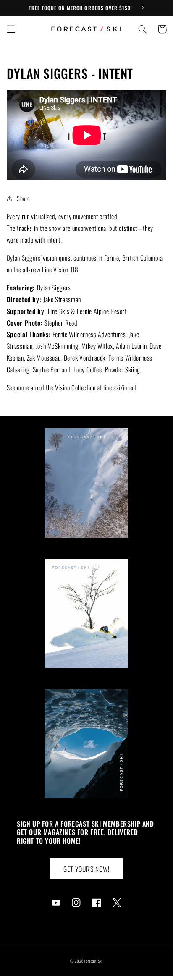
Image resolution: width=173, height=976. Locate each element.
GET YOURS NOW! (86, 869)
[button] (11, 29)
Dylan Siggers (24, 258)
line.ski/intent (119, 387)
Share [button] (23, 198)
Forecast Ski (93, 961)
